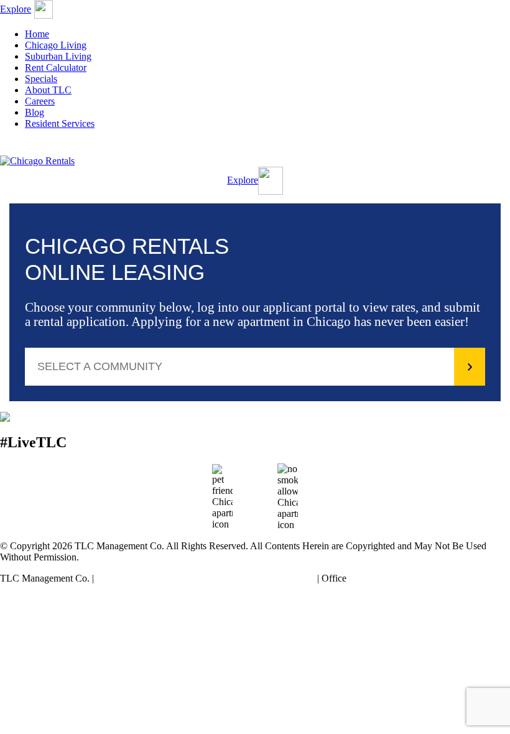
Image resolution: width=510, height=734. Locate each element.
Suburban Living (58, 56)
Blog (34, 112)
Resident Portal (126, 147)
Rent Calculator (55, 67)
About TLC (48, 90)
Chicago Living (55, 45)
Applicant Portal (384, 147)
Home (37, 34)
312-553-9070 (377, 578)
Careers (40, 101)
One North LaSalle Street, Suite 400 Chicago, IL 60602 (205, 578)
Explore (15, 9)
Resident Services (60, 123)
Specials (41, 78)
